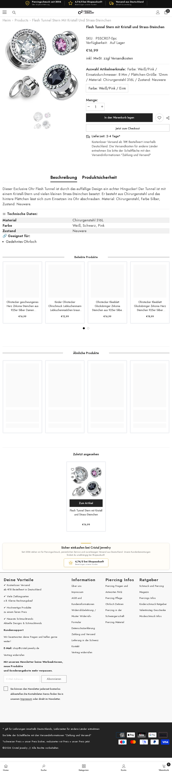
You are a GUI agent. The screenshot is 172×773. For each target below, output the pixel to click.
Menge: (92, 100)
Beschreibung (63, 177)
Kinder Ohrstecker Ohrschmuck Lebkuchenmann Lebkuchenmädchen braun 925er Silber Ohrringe (64, 306)
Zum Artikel (86, 503)
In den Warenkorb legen (119, 117)
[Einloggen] (158, 12)
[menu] (5, 12)
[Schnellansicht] (73, 477)
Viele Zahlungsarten (18, 596)
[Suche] (14, 13)
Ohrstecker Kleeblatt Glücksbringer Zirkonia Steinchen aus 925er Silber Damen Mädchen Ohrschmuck (107, 306)
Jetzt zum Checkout (128, 128)
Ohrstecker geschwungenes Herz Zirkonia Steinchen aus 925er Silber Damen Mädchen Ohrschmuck (22, 306)
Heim (7, 20)
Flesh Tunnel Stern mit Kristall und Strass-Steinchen (86, 512)
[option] (42, 64)
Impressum (26, 699)
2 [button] (88, 328)
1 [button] (84, 328)
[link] (22, 416)
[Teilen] (166, 118)
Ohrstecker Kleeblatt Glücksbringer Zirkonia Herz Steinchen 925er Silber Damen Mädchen (150, 306)
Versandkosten (121, 58)
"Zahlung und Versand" (78, 735)
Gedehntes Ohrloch (21, 241)
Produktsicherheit (99, 177)
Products (21, 20)
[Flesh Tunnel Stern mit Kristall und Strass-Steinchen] (86, 481)
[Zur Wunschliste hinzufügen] (159, 118)
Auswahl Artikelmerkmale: (127, 74)
